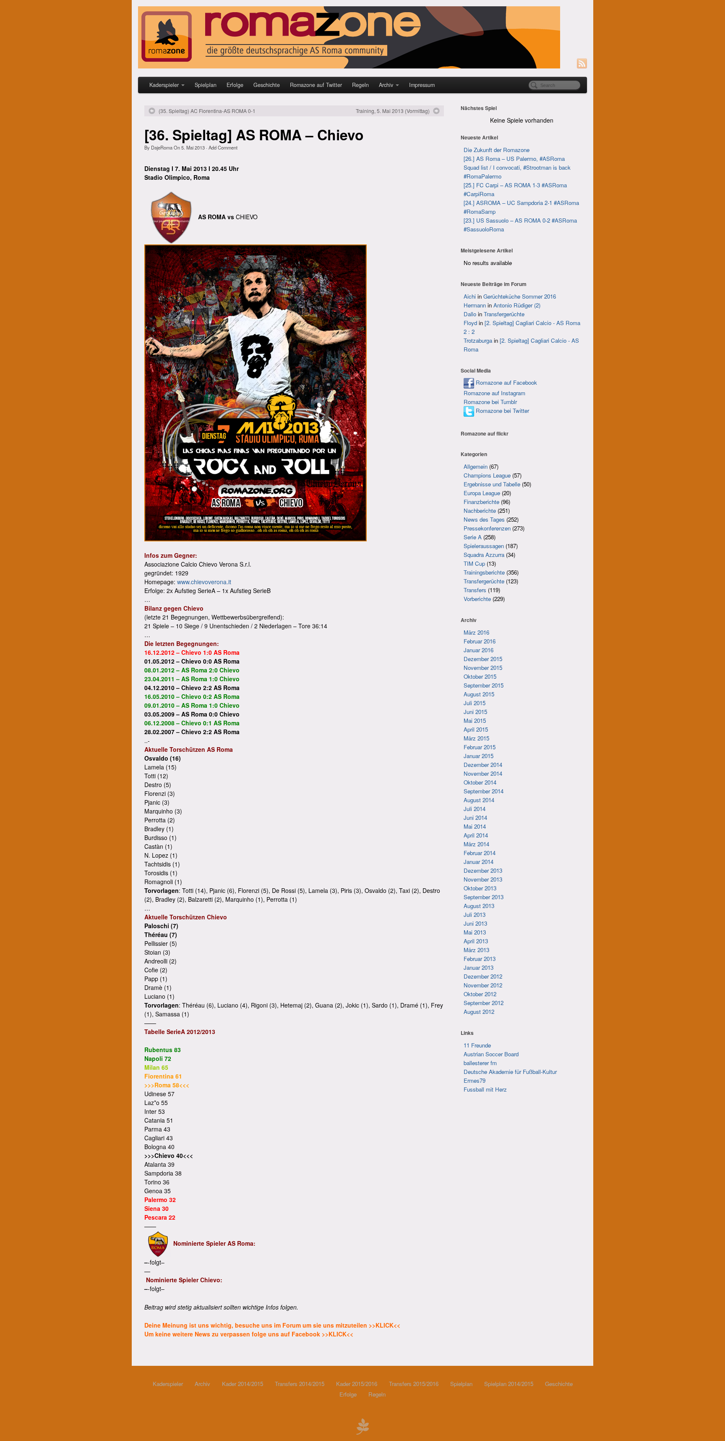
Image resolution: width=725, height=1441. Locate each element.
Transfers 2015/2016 (413, 1384)
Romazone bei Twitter (501, 411)
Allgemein (476, 466)
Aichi (470, 296)
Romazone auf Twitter (316, 85)
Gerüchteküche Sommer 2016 (519, 296)
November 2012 (483, 985)
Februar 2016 (480, 641)
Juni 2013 (475, 923)
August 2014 (479, 800)
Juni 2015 (475, 712)
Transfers (475, 590)
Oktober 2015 (480, 676)
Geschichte (266, 85)
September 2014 (483, 791)
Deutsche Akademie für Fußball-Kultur (510, 1072)
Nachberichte (480, 510)
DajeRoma (161, 147)
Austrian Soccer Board (491, 1054)
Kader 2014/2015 (242, 1384)
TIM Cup (474, 563)
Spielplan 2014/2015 (508, 1384)
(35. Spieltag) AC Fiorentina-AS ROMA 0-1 (207, 111)
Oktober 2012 (480, 994)
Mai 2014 (475, 826)
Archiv (386, 85)
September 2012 (483, 1003)
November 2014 (483, 773)
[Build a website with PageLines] (362, 1425)
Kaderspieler (164, 85)
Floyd (470, 323)
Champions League (487, 475)
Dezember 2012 (483, 976)
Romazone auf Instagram (494, 393)
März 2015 (476, 738)
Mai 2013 (475, 932)
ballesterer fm (480, 1063)
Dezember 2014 (483, 765)
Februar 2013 (480, 959)
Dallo (470, 314)
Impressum (422, 85)
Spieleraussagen (484, 546)
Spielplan (205, 85)
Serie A (473, 537)
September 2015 (483, 685)
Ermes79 (474, 1080)
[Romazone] (362, 37)
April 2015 (476, 729)
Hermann (475, 305)
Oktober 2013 (480, 888)
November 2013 (483, 879)
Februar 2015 (480, 747)
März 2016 (476, 632)
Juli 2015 (474, 703)
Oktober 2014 (480, 782)
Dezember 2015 (483, 659)
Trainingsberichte (484, 572)
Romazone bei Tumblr (490, 402)
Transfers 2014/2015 (299, 1384)
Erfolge (235, 85)
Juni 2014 (475, 818)
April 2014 (476, 835)
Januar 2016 (478, 650)
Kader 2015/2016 (356, 1384)
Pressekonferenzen (487, 528)
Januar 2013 (478, 967)
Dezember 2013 (483, 870)
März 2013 (476, 950)
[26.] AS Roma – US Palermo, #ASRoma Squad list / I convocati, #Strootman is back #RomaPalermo (517, 167)
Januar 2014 (478, 862)
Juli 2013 (474, 915)
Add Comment (223, 147)
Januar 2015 (478, 756)
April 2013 (476, 941)
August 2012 (479, 1012)
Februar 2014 (480, 853)
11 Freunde (477, 1045)
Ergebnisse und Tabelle (492, 484)
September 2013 (483, 897)
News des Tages (484, 519)
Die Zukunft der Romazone (496, 150)
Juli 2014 (474, 809)
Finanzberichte (481, 502)
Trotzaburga (478, 340)
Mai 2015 (475, 720)
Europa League (482, 493)
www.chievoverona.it (204, 581)
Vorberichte (477, 599)
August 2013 (479, 906)
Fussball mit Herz (485, 1089)
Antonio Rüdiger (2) (516, 305)
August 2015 (479, 694)
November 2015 (483, 668)
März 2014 (476, 844)
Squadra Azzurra (484, 555)
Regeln (360, 85)
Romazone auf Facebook (505, 382)
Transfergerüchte (504, 314)
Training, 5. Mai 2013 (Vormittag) (393, 111)
